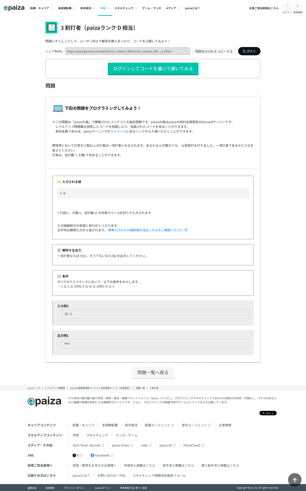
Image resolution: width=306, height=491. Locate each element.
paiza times (120, 445)
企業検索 (225, 425)
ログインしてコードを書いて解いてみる (153, 68)
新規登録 (297, 12)
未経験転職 (110, 425)
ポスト (251, 51)
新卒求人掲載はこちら (178, 465)
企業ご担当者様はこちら (264, 8)
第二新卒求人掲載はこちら (220, 465)
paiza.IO (165, 445)
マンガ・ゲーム (127, 435)
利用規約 (49, 487)
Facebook (102, 455)
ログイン (287, 12)
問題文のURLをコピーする (214, 51)
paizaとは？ (192, 8)
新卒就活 (131, 425)
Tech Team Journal (86, 445)
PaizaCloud (191, 445)
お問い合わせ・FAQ (111, 475)
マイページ (118, 131)
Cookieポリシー (103, 487)
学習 (76, 435)
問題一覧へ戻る (153, 372)
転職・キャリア (84, 425)
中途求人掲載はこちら (139, 465)
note (144, 445)
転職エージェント (157, 425)
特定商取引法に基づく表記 (133, 487)
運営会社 (32, 487)
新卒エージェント (194, 425)
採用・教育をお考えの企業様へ (94, 465)
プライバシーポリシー (74, 487)
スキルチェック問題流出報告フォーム (159, 475)
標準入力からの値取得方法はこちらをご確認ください (145, 230)
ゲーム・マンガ (151, 8)
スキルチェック (97, 435)
